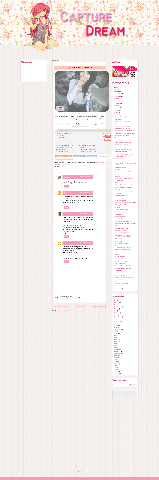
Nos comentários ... (120, 123)
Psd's (115, 359)
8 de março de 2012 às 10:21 (86, 176)
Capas (116, 319)
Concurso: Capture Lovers (122, 219)
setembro (118, 100)
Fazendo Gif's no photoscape (123, 142)
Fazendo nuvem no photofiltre (123, 171)
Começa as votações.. (121, 211)
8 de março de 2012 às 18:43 (86, 213)
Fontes (116, 331)
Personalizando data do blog (122, 128)
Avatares (117, 254)
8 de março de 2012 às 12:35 (86, 192)
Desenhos (117, 327)
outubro (118, 98)
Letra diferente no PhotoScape (123, 268)
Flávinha (67, 214)
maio (117, 110)
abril (117, 112)
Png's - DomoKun (120, 263)
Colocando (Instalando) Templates (124, 232)
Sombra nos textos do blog (122, 221)
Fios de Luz (118, 252)
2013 (115, 89)
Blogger (83, 472)
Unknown (67, 243)
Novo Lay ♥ (118, 189)
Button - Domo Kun (120, 256)
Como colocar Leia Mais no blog (123, 187)
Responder (66, 186)
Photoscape (117, 353)
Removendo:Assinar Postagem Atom (125, 259)
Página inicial (80, 307)
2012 (115, 91)
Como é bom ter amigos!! (122, 135)
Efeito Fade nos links (120, 200)
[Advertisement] (79, 416)
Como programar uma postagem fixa (125, 223)
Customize (117, 323)
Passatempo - (119, 161)
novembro (118, 96)
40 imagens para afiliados (122, 174)
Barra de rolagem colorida (122, 243)
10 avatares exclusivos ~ (122, 209)
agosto (118, 103)
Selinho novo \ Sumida (121, 261)
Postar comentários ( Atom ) (64, 310)
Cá (65, 192)
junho (117, 107)
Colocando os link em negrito (123, 126)
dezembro (118, 93)
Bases (116, 309)
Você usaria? (118, 137)
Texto (115, 367)
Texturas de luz (119, 270)
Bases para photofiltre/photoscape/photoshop (124, 246)
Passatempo (118, 119)
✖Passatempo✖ (119, 225)
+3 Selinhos (118, 176)
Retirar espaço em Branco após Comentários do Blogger (123, 236)
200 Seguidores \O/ (120, 205)
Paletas (116, 347)
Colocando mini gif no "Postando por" (125, 130)
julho (117, 105)
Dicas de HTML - (119, 286)
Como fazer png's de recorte (122, 249)
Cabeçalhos (117, 317)
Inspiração (117, 341)
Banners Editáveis (120, 216)
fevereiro (118, 289)
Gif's (116, 182)
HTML (116, 333)
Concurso (117, 321)
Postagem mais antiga (99, 307)
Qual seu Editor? (119, 158)
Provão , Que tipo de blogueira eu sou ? (125, 116)
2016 (115, 87)
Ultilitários (116, 373)
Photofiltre (117, 351)
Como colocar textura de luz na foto (124, 154)
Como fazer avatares (121, 230)
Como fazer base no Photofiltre (123, 198)
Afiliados (116, 302)
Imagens (116, 337)
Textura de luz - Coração (121, 156)
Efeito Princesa (119, 140)
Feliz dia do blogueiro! (121, 167)
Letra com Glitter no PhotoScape (123, 266)
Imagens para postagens (121, 195)
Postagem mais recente (60, 307)
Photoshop (117, 355)
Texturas (116, 369)
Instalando (117, 343)
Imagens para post (119, 339)
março (117, 114)
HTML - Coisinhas (120, 239)
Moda (115, 345)
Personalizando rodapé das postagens (125, 202)
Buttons (116, 315)
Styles (116, 363)
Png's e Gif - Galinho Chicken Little (124, 273)
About (115, 300)
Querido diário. (119, 214)
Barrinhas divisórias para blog (123, 149)
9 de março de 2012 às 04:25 (86, 242)
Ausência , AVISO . (120, 147)
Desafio (116, 325)
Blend (115, 310)
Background (117, 306)
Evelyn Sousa (68, 177)
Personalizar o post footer (122, 151)
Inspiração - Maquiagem (121, 144)
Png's (116, 281)
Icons (115, 335)
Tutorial (63, 166)
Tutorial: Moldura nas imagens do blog (125, 133)
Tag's (115, 365)
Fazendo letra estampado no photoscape (126, 184)
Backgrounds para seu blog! (122, 121)
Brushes (117, 169)
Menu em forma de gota (121, 283)
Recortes (116, 361)
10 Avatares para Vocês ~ (122, 228)
